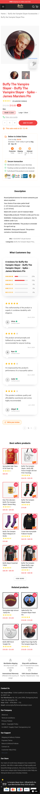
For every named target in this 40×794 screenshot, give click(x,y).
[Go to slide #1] (14, 75)
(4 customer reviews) (19, 101)
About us (5, 715)
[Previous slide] (4, 45)
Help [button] (36, 791)
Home (3, 14)
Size (4, 109)
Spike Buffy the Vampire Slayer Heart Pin (28, 612)
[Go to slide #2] (25, 75)
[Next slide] (35, 45)
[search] (33, 6)
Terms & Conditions (8, 718)
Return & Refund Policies (10, 743)
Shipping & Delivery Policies (11, 737)
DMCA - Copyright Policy (10, 724)
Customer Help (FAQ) (9, 750)
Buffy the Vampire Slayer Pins (12, 17)
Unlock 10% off (4, 784)
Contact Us (5, 747)
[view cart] (37, 6)
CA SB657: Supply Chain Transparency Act (16, 727)
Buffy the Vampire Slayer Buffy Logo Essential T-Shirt (27, 565)
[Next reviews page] (35, 428)
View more (20, 578)
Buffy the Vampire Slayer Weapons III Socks (9, 534)
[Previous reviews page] (25, 428)
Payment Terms (7, 740)
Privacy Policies (7, 721)
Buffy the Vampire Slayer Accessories (22, 14)
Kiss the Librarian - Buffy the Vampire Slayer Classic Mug (9, 502)
